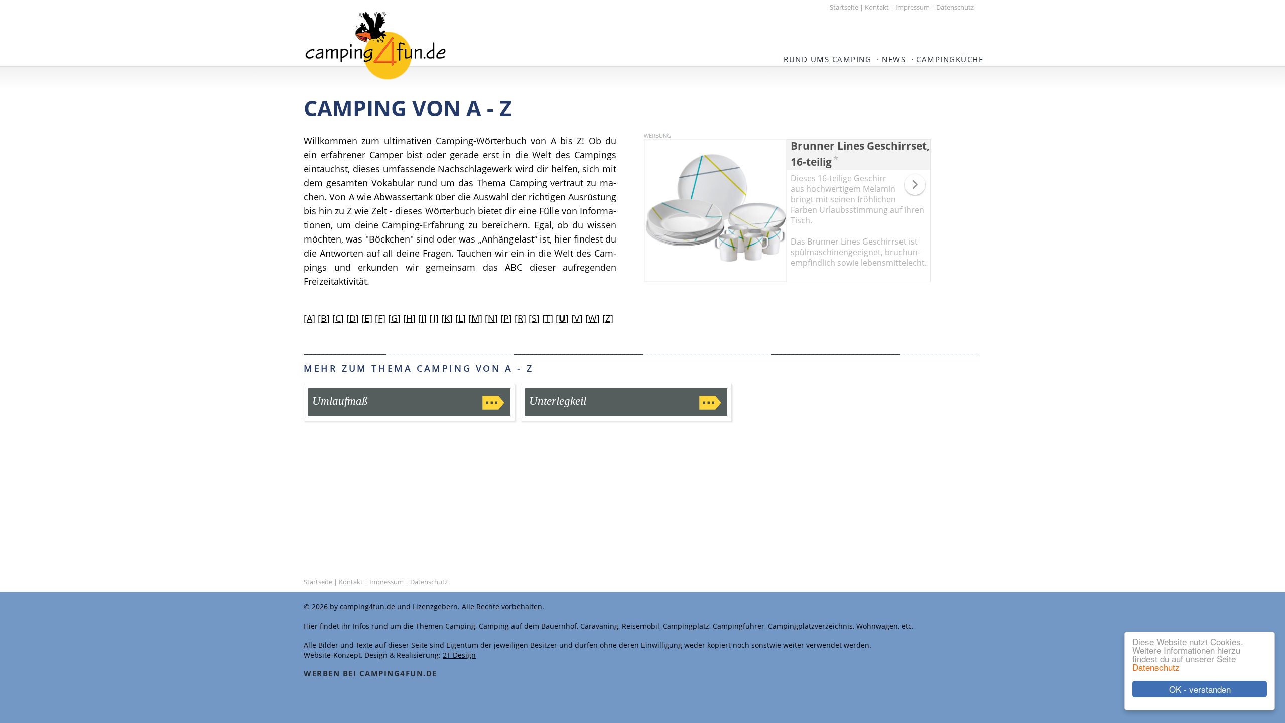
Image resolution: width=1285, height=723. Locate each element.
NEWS (894, 59)
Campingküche (949, 59)
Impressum (912, 7)
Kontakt (877, 7)
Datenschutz (1156, 667)
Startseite (844, 7)
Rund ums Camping (827, 59)
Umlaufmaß (340, 401)
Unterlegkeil (557, 401)
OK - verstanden (1200, 689)
